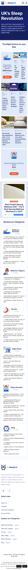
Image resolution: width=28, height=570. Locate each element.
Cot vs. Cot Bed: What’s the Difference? (11, 361)
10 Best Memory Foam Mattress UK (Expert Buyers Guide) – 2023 (13, 242)
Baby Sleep (7, 535)
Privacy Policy (5, 513)
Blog (5, 542)
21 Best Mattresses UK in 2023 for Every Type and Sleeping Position (13, 237)
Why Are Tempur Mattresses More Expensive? (13, 439)
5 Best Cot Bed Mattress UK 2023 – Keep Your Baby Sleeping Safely (13, 374)
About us (4, 503)
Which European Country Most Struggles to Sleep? (12, 434)
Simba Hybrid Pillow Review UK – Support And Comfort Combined (13, 419)
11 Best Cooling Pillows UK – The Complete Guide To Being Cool (13, 415)
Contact (4, 506)
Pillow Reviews (8, 539)
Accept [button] (19, 566)
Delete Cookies (11, 568)
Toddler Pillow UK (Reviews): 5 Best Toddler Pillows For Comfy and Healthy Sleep (13, 356)
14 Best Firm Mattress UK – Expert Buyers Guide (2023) (13, 262)
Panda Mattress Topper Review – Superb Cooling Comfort (13, 288)
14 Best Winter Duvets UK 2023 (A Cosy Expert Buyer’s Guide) (14, 320)
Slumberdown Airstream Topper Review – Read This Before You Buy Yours (13, 283)
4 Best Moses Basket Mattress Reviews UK (12, 378)
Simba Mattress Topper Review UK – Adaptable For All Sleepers (14, 278)
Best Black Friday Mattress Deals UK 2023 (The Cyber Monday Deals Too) (13, 247)
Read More (18, 568)
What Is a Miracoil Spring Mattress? (11, 450)
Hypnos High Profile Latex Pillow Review (13, 410)
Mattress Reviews (9, 525)
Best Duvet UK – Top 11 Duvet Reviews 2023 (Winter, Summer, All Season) (13, 335)
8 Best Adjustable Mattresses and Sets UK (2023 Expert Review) (13, 252)
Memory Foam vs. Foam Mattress (14, 447)
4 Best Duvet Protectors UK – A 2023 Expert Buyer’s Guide (13, 316)
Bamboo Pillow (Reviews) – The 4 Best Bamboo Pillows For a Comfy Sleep (13, 395)
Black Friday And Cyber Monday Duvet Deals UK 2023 (13, 324)
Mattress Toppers (9, 528)
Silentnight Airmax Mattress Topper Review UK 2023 (12, 292)
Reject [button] (24, 566)
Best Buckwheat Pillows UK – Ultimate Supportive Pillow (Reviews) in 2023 (12, 401)
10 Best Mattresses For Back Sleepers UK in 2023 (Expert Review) (12, 257)
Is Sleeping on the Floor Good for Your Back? (13, 443)
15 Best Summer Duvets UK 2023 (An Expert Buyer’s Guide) (13, 340)
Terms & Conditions (7, 510)
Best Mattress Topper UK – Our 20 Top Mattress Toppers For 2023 (13, 296)
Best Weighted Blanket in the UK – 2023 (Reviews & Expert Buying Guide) (13, 329)
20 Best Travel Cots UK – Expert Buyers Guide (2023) (13, 370)
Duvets (6, 532)
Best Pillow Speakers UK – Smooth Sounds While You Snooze (14, 406)
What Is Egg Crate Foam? (11, 454)
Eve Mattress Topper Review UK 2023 (13, 301)
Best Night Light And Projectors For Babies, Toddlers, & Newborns (13, 366)
